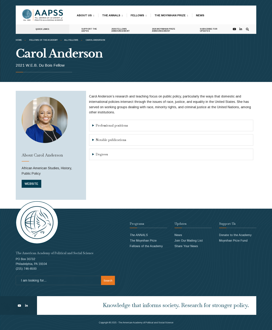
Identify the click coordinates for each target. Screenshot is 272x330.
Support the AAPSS (89, 30)
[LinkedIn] (240, 29)
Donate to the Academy (235, 235)
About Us (84, 15)
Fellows (137, 15)
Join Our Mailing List (188, 240)
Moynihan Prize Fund (233, 240)
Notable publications (111, 140)
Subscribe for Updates (208, 30)
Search (108, 280)
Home (19, 40)
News (200, 15)
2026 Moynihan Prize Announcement (163, 30)
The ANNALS (111, 15)
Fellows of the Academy (43, 40)
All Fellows (71, 40)
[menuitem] (87, 14)
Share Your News (186, 246)
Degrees (102, 154)
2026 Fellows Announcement (120, 30)
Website (31, 183)
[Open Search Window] (247, 29)
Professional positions (112, 125)
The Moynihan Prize (170, 15)
